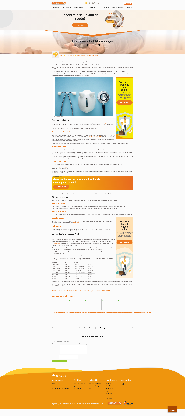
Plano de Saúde (66, 8)
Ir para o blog (128, 3)
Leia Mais (55, 317)
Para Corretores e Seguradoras (60, 388)
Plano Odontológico (117, 8)
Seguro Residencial (91, 8)
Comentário (55, 354)
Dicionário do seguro (94, 386)
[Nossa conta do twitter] (132, 384)
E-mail (54, 358)
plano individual (110, 123)
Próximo (128, 328)
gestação (76, 223)
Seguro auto (109, 383)
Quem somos (55, 383)
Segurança (76, 386)
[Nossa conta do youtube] (127, 384)
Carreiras (54, 386)
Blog (90, 388)
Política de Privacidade (79, 383)
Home (61, 55)
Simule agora (124, 102)
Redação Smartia (81, 45)
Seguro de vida (110, 388)
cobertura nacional (63, 167)
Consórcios (130, 8)
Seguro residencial (111, 391)
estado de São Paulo (95, 136)
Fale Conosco (55, 391)
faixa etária (56, 244)
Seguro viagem (110, 393)
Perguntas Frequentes (95, 383)
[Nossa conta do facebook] (122, 384)
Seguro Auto (55, 8)
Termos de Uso (77, 388)
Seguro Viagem (104, 8)
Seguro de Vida (78, 8)
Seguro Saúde (70, 55)
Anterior (56, 328)
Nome (53, 356)
